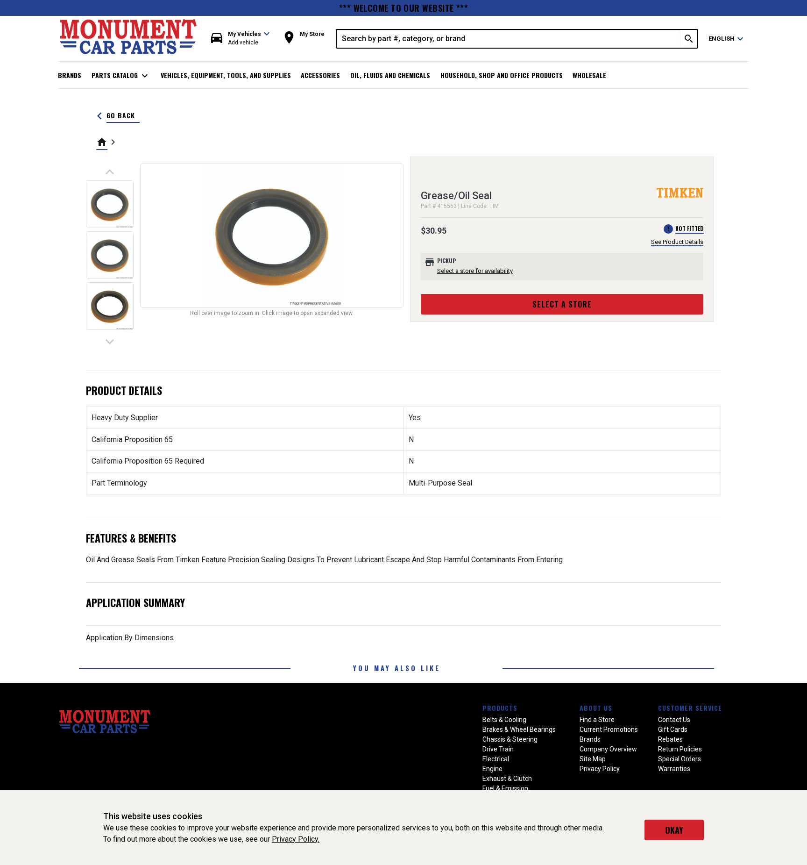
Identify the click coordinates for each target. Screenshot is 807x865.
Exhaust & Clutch (507, 778)
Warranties (674, 768)
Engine (492, 768)
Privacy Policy (600, 768)
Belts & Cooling (504, 719)
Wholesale (589, 75)
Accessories (320, 75)
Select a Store (562, 304)
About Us (596, 708)
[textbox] (508, 39)
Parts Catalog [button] (121, 75)
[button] (240, 38)
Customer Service (690, 708)
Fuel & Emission (505, 788)
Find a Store (597, 719)
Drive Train (498, 749)
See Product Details (677, 241)
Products (499, 708)
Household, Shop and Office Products (501, 75)
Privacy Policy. (295, 839)
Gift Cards (672, 729)
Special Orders (679, 759)
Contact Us (674, 719)
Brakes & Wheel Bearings (519, 729)
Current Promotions (609, 729)
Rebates (670, 739)
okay (674, 830)
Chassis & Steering (510, 739)
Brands (69, 75)
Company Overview (608, 749)
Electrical (495, 759)
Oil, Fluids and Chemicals (390, 75)
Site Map (593, 759)
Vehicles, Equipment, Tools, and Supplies (226, 75)
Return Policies (680, 749)
